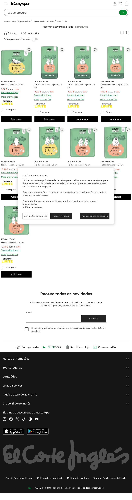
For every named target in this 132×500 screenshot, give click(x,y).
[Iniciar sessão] (115, 3)
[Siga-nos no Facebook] (11, 419)
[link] (16, 62)
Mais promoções (9, 96)
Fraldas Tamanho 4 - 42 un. (78, 164)
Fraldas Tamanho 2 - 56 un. (45, 164)
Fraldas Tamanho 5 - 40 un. (12, 242)
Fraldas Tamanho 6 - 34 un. (112, 164)
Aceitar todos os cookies (95, 216)
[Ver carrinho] (126, 3)
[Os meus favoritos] (120, 3)
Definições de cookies (35, 216)
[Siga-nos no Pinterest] (30, 419)
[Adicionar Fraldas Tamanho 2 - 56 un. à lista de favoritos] (62, 130)
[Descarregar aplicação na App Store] (13, 431)
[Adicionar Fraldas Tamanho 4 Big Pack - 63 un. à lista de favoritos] (62, 49)
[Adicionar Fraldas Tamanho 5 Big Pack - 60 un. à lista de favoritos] (128, 49)
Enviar (93, 318)
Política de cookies (32, 207)
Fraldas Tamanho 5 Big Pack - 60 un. (114, 85)
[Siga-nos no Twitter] (17, 419)
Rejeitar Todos (61, 216)
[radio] (122, 32)
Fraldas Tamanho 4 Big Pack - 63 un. (48, 85)
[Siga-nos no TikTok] (24, 419)
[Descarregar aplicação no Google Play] (38, 431)
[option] (16, 62)
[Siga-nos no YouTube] (37, 419)
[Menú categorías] (5, 3)
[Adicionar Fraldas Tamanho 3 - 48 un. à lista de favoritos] (29, 130)
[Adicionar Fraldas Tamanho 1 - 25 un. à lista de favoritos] (29, 49)
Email (29, 312)
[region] (66, 196)
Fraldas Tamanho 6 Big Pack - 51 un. (81, 85)
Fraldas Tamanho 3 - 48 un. (12, 164)
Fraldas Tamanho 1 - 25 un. (12, 84)
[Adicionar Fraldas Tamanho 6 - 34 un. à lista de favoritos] (128, 130)
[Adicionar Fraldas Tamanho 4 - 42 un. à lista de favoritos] (95, 130)
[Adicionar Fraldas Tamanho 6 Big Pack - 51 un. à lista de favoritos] (95, 49)
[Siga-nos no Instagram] (4, 419)
